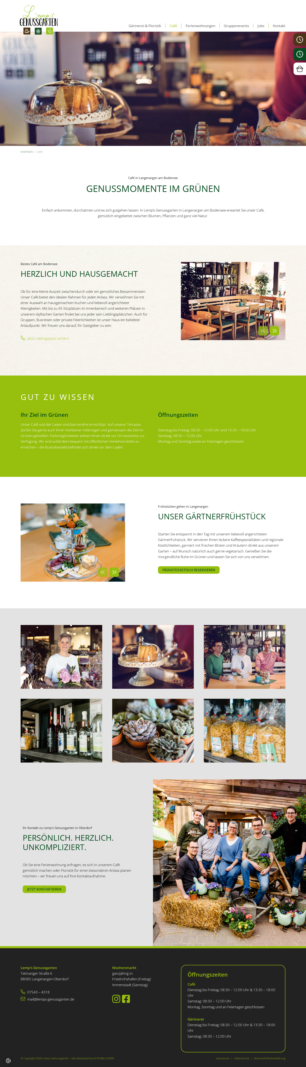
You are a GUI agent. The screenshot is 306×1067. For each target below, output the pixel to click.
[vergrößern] (61, 656)
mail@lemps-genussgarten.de (50, 999)
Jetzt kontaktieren (44, 889)
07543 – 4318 (38, 992)
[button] (263, 331)
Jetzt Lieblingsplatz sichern (48, 338)
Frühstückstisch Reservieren (188, 570)
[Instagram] (116, 998)
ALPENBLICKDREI (103, 1058)
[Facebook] (126, 998)
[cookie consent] (8, 1061)
